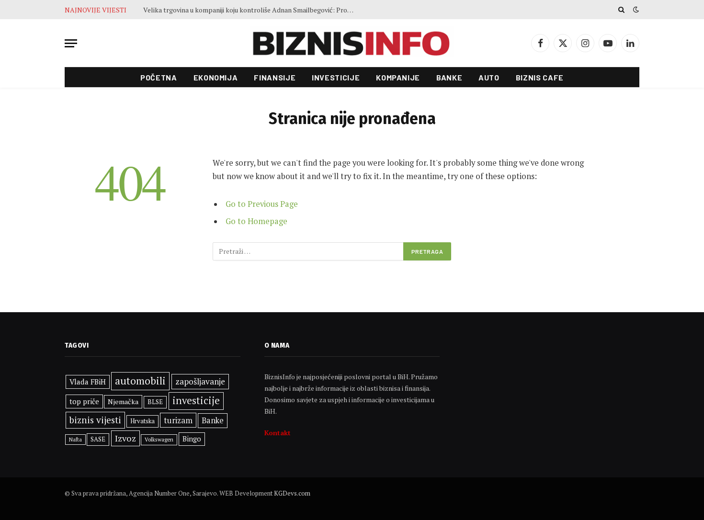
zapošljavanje (200, 381)
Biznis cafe (540, 77)
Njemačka (123, 401)
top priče (84, 401)
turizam (178, 420)
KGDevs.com (292, 493)
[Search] (621, 9)
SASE (98, 439)
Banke (449, 77)
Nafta (75, 439)
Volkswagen (159, 439)
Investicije (336, 77)
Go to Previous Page (262, 204)
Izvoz (125, 438)
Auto (489, 77)
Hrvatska (142, 421)
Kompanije (398, 77)
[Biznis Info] (351, 43)
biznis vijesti (95, 420)
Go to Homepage (256, 221)
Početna (158, 77)
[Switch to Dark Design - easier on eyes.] (635, 9)
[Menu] (71, 43)
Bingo (191, 438)
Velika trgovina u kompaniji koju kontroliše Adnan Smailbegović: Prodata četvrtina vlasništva (251, 10)
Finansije (274, 77)
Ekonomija (215, 77)
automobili (140, 380)
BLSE (155, 401)
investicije (196, 400)
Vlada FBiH (87, 381)
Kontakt (277, 432)
